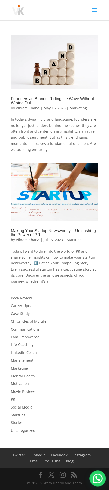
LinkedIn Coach (24, 352)
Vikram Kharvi (28, 108)
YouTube (52, 461)
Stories (17, 422)
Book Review (21, 298)
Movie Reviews (23, 391)
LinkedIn (38, 455)
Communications (25, 329)
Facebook (59, 455)
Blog (70, 461)
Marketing (78, 108)
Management (22, 360)
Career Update (23, 305)
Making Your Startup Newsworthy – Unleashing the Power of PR (53, 233)
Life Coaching (22, 344)
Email (35, 461)
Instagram (82, 455)
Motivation (20, 383)
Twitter (19, 455)
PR (13, 399)
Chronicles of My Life (28, 321)
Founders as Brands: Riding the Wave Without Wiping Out (52, 101)
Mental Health (23, 376)
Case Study (20, 313)
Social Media (21, 407)
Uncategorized (23, 430)
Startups (74, 239)
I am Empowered (25, 337)
